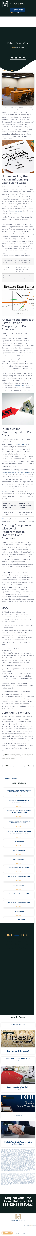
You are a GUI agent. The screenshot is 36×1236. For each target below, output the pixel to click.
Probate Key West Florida (10, 1155)
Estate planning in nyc (29, 1176)
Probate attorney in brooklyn (16, 1181)
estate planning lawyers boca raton (25, 1159)
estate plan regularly (19, 444)
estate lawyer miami (29, 1158)
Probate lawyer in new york (8, 1183)
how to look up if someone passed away (19, 876)
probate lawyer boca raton (5, 1165)
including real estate (15, 211)
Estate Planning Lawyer (18, 1221)
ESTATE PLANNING (7, 71)
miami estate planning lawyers (16, 1169)
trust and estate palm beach (13, 1170)
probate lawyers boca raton (30, 1164)
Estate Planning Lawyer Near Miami (9, 1151)
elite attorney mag (26, 1156)
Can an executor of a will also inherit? (18, 1088)
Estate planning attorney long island (18, 1175)
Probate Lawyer (11, 1165)
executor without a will (19, 850)
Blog (13, 47)
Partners (34, 1225)
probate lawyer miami (23, 1158)
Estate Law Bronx (11, 1174)
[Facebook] (14, 15)
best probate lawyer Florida (25, 1166)
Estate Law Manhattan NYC (13, 1173)
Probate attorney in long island (25, 1181)
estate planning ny (24, 1174)
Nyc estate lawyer (32, 1180)
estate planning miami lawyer (8, 1157)
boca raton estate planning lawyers (8, 1163)
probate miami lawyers (9, 1158)
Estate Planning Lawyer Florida (5, 1150)
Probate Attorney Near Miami (30, 1151)
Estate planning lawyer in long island (24, 1177)
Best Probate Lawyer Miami (13, 1152)
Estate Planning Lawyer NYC (24, 1149)
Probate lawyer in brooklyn (25, 1182)
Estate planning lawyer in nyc (22, 1178)
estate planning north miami (7, 1168)
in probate (18, 1116)
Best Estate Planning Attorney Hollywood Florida (13, 1153)
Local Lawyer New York (17, 1174)
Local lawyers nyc (21, 1180)
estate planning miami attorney (26, 1157)
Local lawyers (16, 1180)
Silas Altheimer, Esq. (18, 885)
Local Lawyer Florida (30, 1154)
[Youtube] (18, 15)
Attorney (29, 1225)
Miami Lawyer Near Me (31, 1149)
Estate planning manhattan (31, 1179)
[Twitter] (16, 15)
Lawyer (17, 5)
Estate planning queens (4, 1180)
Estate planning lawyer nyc (7, 1179)
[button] (5, 19)
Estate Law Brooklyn (6, 1174)
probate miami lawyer (31, 1169)
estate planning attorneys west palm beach (26, 1161)
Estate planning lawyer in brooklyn (13, 1177)
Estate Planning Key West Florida (19, 1155)
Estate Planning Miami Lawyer (15, 1149)
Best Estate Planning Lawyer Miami (23, 1152)
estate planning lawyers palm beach (14, 1159)
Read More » (19, 796)
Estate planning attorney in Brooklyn (6, 1184)
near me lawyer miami (16, 1158)
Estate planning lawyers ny (15, 1179)
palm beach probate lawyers (13, 1164)
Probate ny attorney (30, 1183)
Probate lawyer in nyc (16, 1183)
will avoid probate (18, 1025)
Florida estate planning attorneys (16, 1168)
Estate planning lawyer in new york (12, 1178)
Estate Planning (16, 3)
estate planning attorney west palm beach (13, 1161)
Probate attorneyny (3, 1181)
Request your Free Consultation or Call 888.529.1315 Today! (18, 1201)
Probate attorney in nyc (17, 1182)
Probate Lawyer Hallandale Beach (25, 1150)
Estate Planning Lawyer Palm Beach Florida (26, 1153)
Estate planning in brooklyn (13, 1176)
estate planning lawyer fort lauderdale (20, 1167)
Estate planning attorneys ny (5, 1176)
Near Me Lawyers (17, 1150)
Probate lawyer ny (9, 1181)
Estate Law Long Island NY (28, 1173)
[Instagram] (22, 15)
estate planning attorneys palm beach (23, 1160)
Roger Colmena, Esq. (18, 859)
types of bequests (19, 841)
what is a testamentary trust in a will (19, 867)
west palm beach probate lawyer (27, 1163)
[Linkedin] (20, 15)
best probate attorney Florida (7, 1166)
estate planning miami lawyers (17, 1157)
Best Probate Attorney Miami (5, 1152)
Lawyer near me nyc (11, 1180)
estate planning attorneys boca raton (12, 1160)
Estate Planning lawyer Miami (22, 1154)
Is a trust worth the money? (18, 1051)
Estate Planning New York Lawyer (6, 1149)
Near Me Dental (12, 1150)
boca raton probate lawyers (18, 1163)
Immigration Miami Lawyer (13, 1154)
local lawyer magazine (11, 1156)
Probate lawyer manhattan (23, 1183)
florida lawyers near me (25, 1168)
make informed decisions (23, 385)
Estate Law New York (20, 1173)
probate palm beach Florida (5, 1170)
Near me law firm (26, 1180)
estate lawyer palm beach (11, 1167)
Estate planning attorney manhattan (29, 1175)
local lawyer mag (5, 1156)
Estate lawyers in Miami (26, 1170)
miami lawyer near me (24, 1169)
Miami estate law (20, 1170)
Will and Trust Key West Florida (28, 1155)
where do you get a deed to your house (18, 1060)
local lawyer (17, 1156)
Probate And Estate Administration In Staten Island (18, 1143)
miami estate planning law (8, 1169)
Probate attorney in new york (9, 1182)
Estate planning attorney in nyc (8, 1175)
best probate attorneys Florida (16, 1166)
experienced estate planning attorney (16, 472)
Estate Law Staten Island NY (5, 1173)
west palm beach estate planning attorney (18, 1162)
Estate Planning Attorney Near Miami (20, 1151)
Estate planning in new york (22, 1176)
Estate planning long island (23, 1179)
